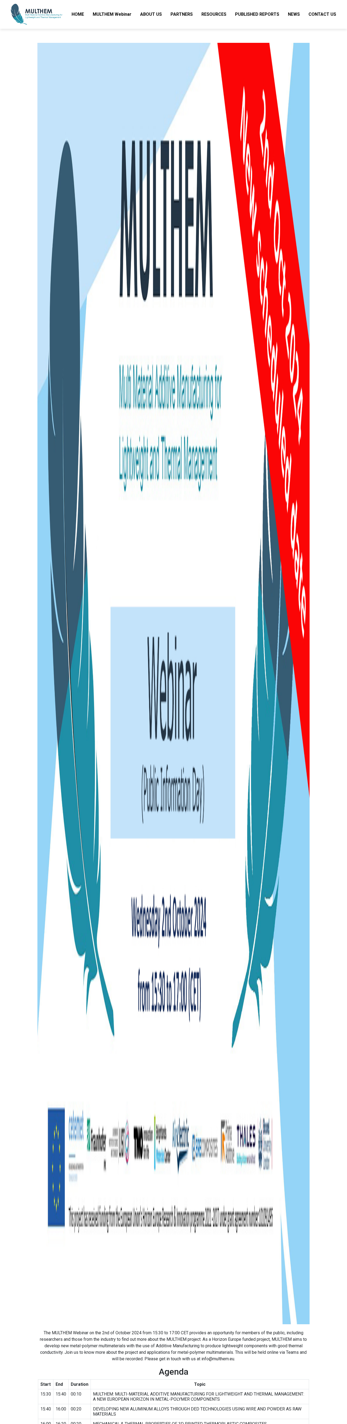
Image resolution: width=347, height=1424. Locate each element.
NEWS (294, 14)
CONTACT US (322, 14)
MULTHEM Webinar (112, 14)
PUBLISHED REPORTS (257, 14)
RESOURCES (213, 14)
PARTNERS (182, 14)
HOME (78, 14)
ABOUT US (151, 14)
